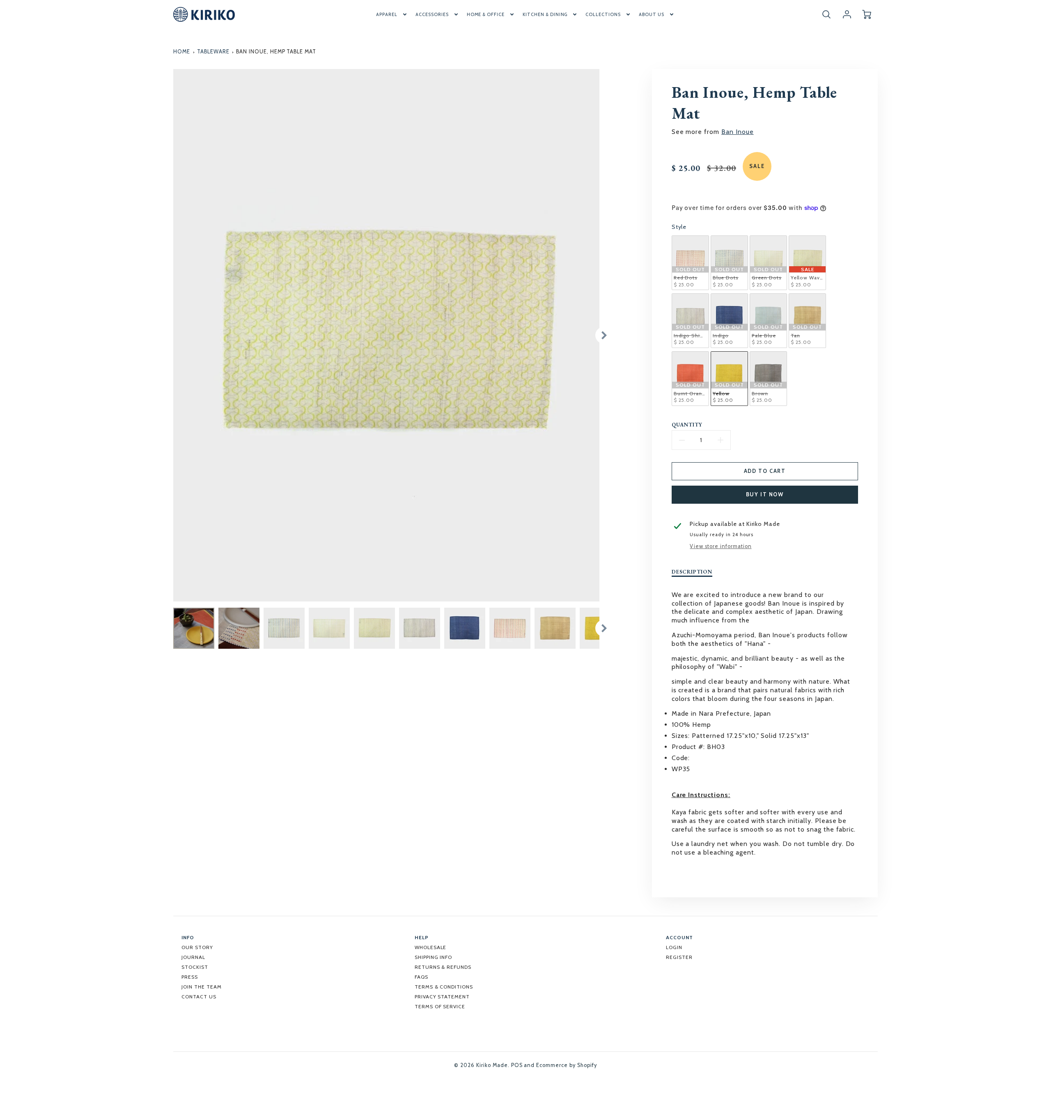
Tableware (213, 51)
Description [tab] (692, 572)
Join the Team (201, 987)
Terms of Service (440, 1006)
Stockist (194, 967)
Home (181, 51)
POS (517, 1065)
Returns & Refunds (443, 967)
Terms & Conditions (444, 987)
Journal (193, 957)
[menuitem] (392, 14)
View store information (720, 546)
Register (679, 957)
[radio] (690, 262)
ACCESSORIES (432, 14)
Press (189, 977)
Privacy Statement (442, 996)
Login (674, 947)
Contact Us (198, 996)
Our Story (197, 947)
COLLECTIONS (603, 14)
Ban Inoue (737, 132)
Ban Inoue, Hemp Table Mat (276, 51)
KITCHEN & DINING (545, 14)
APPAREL (386, 14)
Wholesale (431, 947)
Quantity (687, 425)
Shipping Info (433, 957)
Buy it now (765, 494)
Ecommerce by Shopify (566, 1065)
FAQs (421, 977)
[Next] (603, 335)
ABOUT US (651, 14)
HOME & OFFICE (486, 14)
